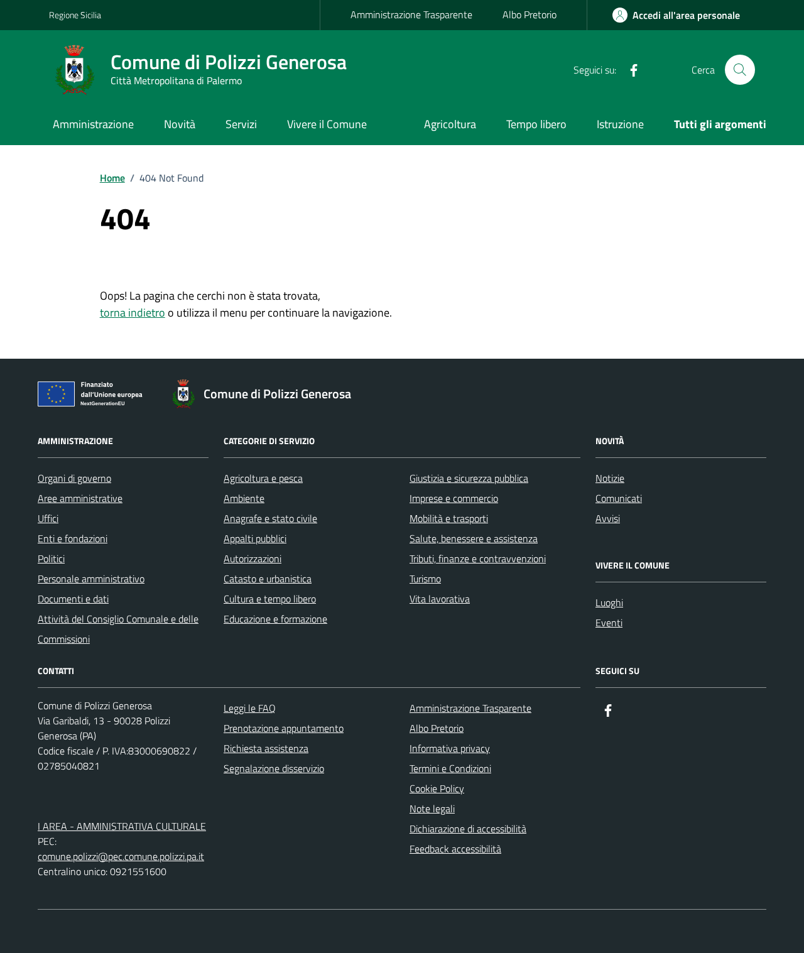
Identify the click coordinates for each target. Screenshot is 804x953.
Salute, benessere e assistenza (474, 538)
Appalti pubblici (255, 538)
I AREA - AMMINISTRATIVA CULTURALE (122, 826)
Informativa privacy (450, 748)
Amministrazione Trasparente (411, 14)
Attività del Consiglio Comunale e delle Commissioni (118, 628)
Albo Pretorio (530, 14)
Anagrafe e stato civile (270, 518)
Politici (51, 558)
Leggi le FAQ (250, 708)
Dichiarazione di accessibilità (468, 828)
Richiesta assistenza (266, 748)
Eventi (608, 622)
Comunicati (618, 498)
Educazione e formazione (275, 618)
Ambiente (244, 498)
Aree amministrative (80, 498)
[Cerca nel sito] (740, 70)
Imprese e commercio (454, 498)
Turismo (425, 578)
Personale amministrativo (91, 578)
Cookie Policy (437, 788)
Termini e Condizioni (450, 768)
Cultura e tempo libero (270, 598)
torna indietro (132, 312)
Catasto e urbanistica (268, 578)
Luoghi (609, 602)
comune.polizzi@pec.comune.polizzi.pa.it (121, 856)
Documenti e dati (73, 598)
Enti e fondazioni (72, 538)
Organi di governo (74, 478)
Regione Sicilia (75, 14)
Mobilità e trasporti (449, 518)
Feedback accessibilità (455, 848)
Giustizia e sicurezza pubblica (469, 478)
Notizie (609, 478)
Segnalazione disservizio (274, 768)
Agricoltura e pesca (263, 478)
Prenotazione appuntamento (284, 728)
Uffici (48, 518)
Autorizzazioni (252, 558)
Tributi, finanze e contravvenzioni (478, 558)
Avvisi (607, 518)
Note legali (432, 808)
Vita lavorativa (440, 598)
